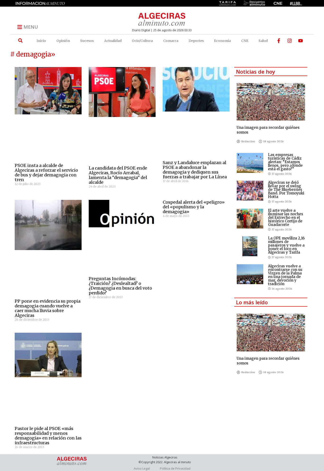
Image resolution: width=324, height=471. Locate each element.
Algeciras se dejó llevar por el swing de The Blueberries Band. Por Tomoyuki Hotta (286, 189)
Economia (222, 41)
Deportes (196, 41)
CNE (244, 41)
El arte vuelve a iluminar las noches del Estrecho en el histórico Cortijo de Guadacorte (285, 217)
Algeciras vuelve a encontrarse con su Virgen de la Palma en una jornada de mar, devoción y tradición (285, 275)
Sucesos (87, 41)
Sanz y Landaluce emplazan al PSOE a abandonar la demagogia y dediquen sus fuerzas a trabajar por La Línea (195, 169)
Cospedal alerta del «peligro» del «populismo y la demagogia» (194, 206)
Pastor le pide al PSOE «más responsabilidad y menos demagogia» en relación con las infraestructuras (48, 435)
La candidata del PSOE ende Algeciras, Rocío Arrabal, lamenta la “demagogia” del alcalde (118, 175)
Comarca (170, 41)
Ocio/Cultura (142, 41)
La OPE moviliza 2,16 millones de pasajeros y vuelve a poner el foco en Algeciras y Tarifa (286, 245)
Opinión (63, 41)
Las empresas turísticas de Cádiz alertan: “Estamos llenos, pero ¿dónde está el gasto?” (285, 162)
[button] (20, 41)
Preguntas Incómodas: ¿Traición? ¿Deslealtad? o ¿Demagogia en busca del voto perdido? (120, 286)
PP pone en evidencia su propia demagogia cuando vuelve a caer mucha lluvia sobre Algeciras (47, 308)
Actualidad (113, 41)
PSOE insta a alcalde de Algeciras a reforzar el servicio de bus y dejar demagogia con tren (46, 172)
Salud (263, 41)
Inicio (41, 41)
